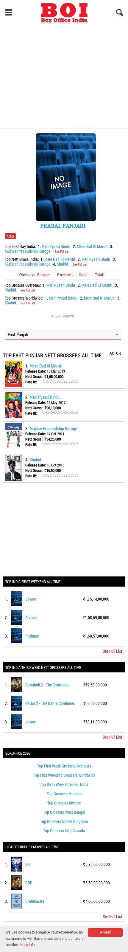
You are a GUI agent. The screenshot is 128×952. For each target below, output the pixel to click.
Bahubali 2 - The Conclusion (48, 685)
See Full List (62, 251)
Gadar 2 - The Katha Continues (50, 703)
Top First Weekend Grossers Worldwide (64, 775)
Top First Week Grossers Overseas (64, 766)
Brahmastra (34, 901)
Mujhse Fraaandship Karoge (27, 251)
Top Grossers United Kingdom (64, 821)
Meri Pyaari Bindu (56, 246)
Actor (10, 236)
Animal (31, 617)
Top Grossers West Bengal (64, 812)
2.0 (27, 864)
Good (83, 274)
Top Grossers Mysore (64, 803)
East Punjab (18, 334)
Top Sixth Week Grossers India (64, 784)
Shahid (62, 264)
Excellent (64, 274)
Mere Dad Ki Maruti (92, 246)
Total (99, 274)
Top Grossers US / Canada (64, 830)
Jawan (30, 599)
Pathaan (32, 636)
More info (27, 945)
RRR (28, 883)
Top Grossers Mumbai (64, 793)
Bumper (43, 274)
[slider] (60, 381)
